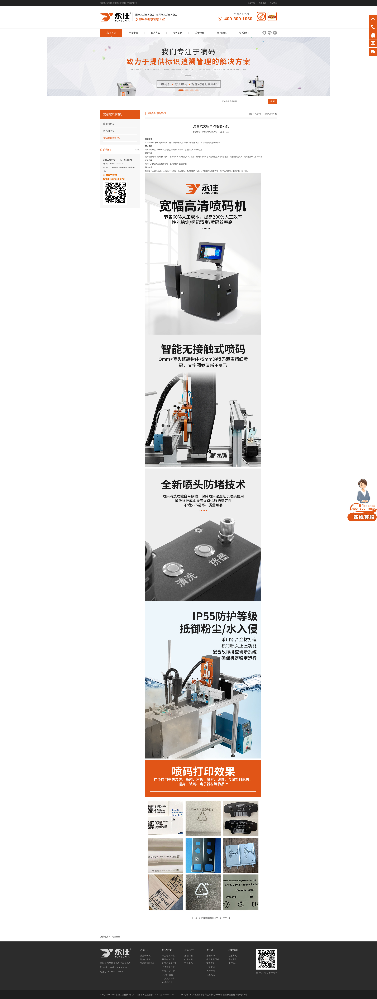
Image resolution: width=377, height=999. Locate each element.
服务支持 (177, 32)
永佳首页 (111, 32)
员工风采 (210, 975)
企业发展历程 (212, 959)
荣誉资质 (210, 963)
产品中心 (133, 32)
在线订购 (262, 3)
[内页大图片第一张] (188, 66)
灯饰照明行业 (168, 967)
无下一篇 (226, 918)
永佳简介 (210, 955)
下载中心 (188, 963)
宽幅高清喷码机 (111, 138)
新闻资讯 (221, 32)
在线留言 (233, 959)
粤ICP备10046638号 (164, 994)
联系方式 (233, 955)
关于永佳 (199, 32)
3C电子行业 (167, 975)
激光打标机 (109, 131)
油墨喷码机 (109, 123)
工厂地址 (233, 963)
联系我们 (244, 32)
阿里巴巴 (116, 936)
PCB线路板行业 (169, 963)
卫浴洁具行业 (168, 978)
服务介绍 (188, 955)
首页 (250, 114)
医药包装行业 (168, 959)
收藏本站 (251, 3)
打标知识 (188, 959)
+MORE (137, 150)
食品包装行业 (168, 955)
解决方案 (155, 32)
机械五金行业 (168, 971)
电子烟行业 (167, 982)
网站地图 (273, 3)
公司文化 (210, 967)
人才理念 (210, 971)
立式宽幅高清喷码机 (207, 918)
